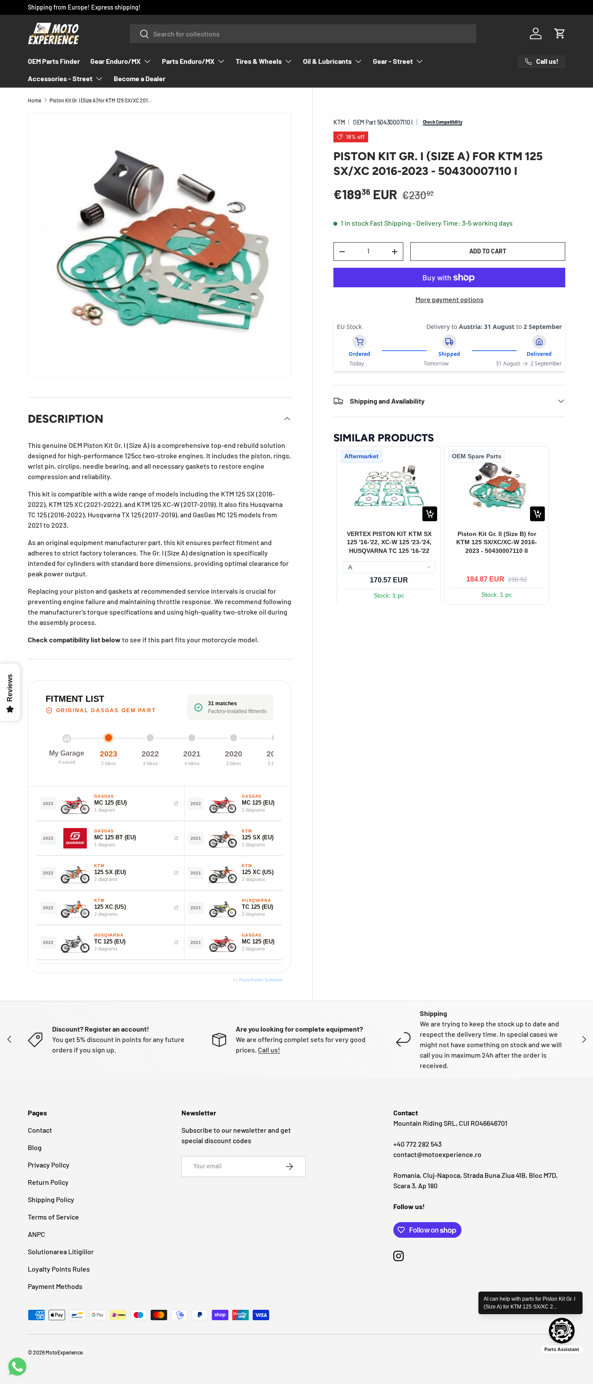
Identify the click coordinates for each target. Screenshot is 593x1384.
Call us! (269, 1049)
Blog (35, 1147)
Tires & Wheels (259, 61)
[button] (560, 33)
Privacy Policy (48, 1164)
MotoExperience (64, 1352)
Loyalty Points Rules (59, 1269)
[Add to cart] (429, 513)
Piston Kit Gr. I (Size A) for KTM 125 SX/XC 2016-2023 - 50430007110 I (101, 100)
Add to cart (487, 251)
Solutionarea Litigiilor (61, 1251)
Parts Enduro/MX (188, 61)
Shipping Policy (51, 1199)
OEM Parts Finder (54, 61)
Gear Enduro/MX (115, 61)
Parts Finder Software (261, 979)
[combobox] (303, 33)
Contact (40, 1130)
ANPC (36, 1234)
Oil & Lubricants (327, 61)
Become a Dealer (139, 78)
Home (34, 100)
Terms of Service (53, 1217)
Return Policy (48, 1182)
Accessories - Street (60, 78)
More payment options (449, 299)
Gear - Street (393, 61)
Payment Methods (55, 1286)
